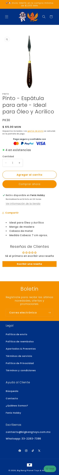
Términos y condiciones (21, 370)
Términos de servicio (19, 356)
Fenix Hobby (13, 412)
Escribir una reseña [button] (29, 264)
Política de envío (16, 334)
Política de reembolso (20, 341)
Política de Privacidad (20, 363)
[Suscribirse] (49, 313)
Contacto (12, 398)
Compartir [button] (12, 212)
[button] (6, 16)
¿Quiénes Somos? (17, 405)
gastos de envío (35, 131)
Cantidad (8, 156)
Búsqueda (12, 391)
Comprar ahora (29, 184)
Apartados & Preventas (21, 348)
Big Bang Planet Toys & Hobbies (34, 470)
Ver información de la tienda (23, 203)
